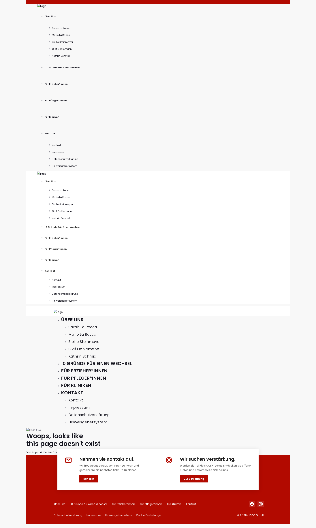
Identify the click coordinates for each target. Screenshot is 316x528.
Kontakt (50, 133)
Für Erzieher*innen (56, 84)
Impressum (58, 152)
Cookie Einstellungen (149, 515)
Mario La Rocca (61, 35)
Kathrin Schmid (61, 56)
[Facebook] (252, 504)
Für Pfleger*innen (56, 100)
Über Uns (50, 16)
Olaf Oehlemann (62, 49)
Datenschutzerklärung (65, 159)
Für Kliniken (52, 117)
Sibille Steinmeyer (62, 42)
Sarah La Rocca (61, 28)
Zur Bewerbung (194, 479)
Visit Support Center (39, 452)
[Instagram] (260, 504)
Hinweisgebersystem (64, 166)
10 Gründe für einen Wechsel (62, 67)
